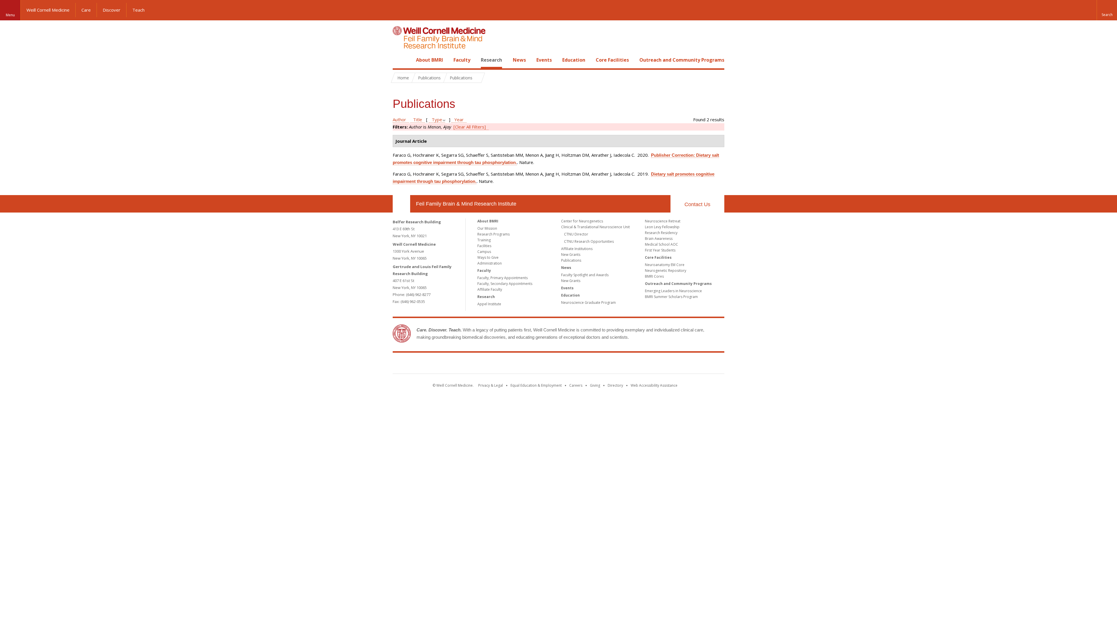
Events (544, 60)
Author (399, 119)
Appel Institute (489, 303)
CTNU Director (576, 234)
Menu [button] (10, 15)
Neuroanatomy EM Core (664, 264)
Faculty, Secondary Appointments (504, 283)
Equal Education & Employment (536, 385)
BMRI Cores (654, 276)
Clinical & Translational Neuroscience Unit (595, 226)
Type (437, 119)
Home (399, 59)
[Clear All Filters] (469, 127)
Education (573, 60)
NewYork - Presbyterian (607, 364)
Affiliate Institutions (577, 248)
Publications (571, 260)
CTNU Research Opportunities (589, 241)
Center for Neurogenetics (582, 221)
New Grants (570, 254)
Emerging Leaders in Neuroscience (673, 290)
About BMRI (429, 60)
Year (459, 119)
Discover (111, 10)
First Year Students (660, 250)
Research (491, 60)
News (519, 60)
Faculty (461, 60)
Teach (138, 10)
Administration (489, 263)
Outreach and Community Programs (681, 60)
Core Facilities (612, 60)
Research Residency (661, 232)
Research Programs (493, 234)
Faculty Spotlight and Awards (585, 274)
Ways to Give (488, 257)
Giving (595, 385)
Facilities (484, 245)
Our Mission (487, 228)
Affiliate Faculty (489, 289)
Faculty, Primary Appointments (502, 277)
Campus (484, 251)
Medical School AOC (661, 244)
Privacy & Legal (490, 385)
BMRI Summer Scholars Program (671, 296)
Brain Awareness (659, 238)
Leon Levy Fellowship (662, 226)
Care (86, 10)
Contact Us (697, 204)
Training (484, 240)
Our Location (401, 204)
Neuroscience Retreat (662, 221)
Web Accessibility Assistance (654, 385)
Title (417, 119)
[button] (1107, 10)
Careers (575, 385)
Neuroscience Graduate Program (588, 302)
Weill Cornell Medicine (48, 10)
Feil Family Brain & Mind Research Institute (466, 204)
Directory (615, 385)
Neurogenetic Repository (665, 270)
